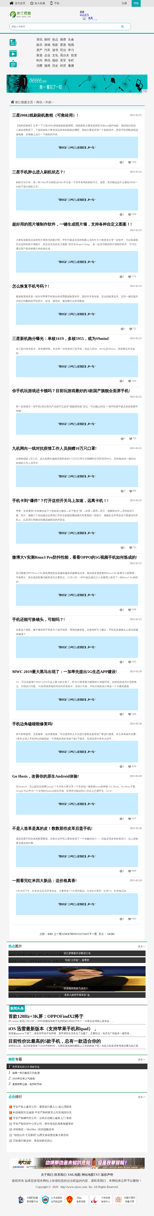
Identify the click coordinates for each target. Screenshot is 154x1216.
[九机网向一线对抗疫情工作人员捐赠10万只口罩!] (77, 475)
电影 (55, 44)
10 (74, 934)
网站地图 (88, 1174)
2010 (134, 766)
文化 (55, 55)
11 (77, 934)
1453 (134, 661)
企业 (47, 55)
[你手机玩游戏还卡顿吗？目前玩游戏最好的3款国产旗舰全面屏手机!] (77, 423)
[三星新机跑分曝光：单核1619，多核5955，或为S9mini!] (77, 366)
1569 (134, 214)
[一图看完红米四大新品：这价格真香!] (77, 903)
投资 (74, 55)
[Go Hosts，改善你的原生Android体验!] (77, 803)
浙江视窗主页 (24, 102)
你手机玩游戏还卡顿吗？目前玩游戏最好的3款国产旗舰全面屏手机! (71, 391)
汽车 (47, 50)
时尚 (39, 60)
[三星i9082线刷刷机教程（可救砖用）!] (77, 147)
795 (134, 438)
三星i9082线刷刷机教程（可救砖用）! (45, 115)
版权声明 (107, 1174)
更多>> (142, 946)
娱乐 (39, 44)
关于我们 (47, 1174)
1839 (134, 871)
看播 (71, 65)
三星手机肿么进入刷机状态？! (38, 172)
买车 (63, 60)
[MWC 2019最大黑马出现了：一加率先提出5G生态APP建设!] (77, 699)
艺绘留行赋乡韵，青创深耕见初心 (31, 1140)
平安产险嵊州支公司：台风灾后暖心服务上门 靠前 (41, 1118)
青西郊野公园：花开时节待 (25, 1084)
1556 (134, 381)
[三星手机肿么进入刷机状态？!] (77, 199)
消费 (39, 65)
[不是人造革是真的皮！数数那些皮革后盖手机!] (77, 855)
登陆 (136, 3)
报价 (55, 60)
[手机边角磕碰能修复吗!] (77, 751)
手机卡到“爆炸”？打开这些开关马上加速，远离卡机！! (60, 500)
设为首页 (20, 3)
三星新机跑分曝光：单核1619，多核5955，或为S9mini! (60, 338)
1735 (134, 276)
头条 (71, 39)
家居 (39, 55)
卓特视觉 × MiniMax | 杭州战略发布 (32, 1129)
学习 (71, 50)
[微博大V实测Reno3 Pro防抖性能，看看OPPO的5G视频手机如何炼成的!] (77, 594)
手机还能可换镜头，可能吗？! (38, 619)
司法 (63, 50)
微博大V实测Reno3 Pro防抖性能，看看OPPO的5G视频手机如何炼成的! (74, 557)
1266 (134, 714)
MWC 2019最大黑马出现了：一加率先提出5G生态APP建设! (64, 671)
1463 (134, 918)
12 (80, 934)
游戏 (47, 44)
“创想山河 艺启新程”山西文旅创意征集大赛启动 (39, 1135)
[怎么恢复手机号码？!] (77, 313)
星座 (63, 44)
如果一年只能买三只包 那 (24, 1072)
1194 (134, 162)
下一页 (93, 934)
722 (134, 328)
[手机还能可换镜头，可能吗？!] (77, 646)
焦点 (55, 39)
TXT (97, 1174)
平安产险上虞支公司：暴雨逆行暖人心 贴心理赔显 (41, 1106)
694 (134, 490)
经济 (63, 65)
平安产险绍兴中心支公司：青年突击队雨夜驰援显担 (41, 1123)
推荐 (63, 39)
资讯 (39, 39)
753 (134, 547)
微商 (47, 65)
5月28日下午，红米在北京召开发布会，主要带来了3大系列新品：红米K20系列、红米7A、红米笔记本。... (73, 890)
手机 (57, 3)
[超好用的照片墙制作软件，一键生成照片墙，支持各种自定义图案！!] (77, 261)
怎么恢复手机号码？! (30, 286)
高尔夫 (64, 55)
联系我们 (60, 1174)
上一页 (58, 934)
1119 (134, 818)
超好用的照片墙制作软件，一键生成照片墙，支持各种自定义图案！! (72, 224)
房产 (39, 50)
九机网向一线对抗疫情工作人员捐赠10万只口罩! (54, 448)
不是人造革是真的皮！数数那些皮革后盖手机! (52, 828)
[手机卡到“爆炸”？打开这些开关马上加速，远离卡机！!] (77, 532)
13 (82, 934)
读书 (55, 50)
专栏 (71, 60)
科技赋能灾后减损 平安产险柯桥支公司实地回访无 (41, 1112)
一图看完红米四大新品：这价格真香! (44, 880)
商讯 (47, 60)
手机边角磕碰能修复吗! (32, 724)
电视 (71, 44)
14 (85, 934)
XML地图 (74, 1174)
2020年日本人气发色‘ (21, 1078)
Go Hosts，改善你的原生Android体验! (45, 776)
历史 (55, 65)
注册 (124, 3)
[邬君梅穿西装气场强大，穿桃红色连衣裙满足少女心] (77, 978)
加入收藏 (40, 3)
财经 (47, 39)
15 (87, 934)
